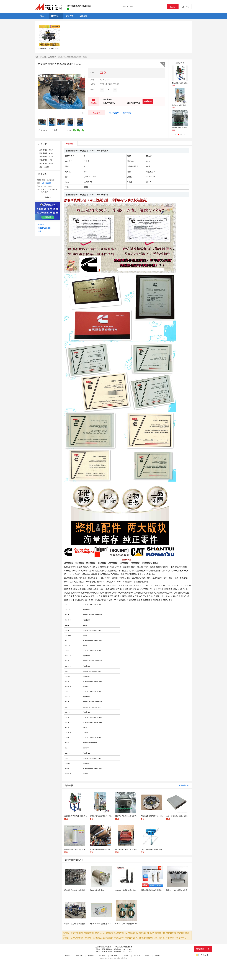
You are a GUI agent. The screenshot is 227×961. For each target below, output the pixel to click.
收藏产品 (44, 130)
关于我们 (68, 955)
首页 (36, 57)
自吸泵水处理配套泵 (97, 890)
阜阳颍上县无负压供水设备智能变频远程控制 (80, 924)
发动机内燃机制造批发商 (123, 947)
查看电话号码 (46, 183)
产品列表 (43, 57)
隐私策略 (113, 955)
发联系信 (96, 112)
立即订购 (127, 112)
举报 (55, 130)
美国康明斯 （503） (46, 150)
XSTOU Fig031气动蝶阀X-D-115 (126, 924)
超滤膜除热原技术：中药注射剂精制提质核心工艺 (81, 890)
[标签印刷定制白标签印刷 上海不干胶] (180, 96)
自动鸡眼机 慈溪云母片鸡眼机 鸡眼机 (185, 83)
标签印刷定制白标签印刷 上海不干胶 (185, 105)
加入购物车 (114, 112)
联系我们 (79, 955)
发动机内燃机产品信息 (103, 947)
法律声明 (136, 955)
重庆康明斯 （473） (46, 157)
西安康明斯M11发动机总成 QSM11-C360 (116, 949)
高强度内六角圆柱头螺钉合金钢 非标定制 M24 (131, 890)
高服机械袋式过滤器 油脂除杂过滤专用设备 (156, 890)
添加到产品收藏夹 (44, 228)
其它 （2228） (44, 167)
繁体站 (147, 955)
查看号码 (148, 101)
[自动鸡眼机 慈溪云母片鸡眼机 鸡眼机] (180, 73)
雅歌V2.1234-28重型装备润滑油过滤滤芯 (180, 890)
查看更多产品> (184, 785)
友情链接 (158, 955)
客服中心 (91, 955)
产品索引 (41, 224)
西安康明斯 (52, 57)
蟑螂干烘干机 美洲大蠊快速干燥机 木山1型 (187, 128)
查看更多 (48, 197)
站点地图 (102, 955)
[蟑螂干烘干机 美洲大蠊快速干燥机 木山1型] (180, 118)
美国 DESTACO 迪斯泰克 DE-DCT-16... (103, 924)
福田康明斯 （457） (46, 163)
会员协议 (125, 955)
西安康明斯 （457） (46, 153)
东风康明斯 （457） (46, 160)
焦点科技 (116, 958)
